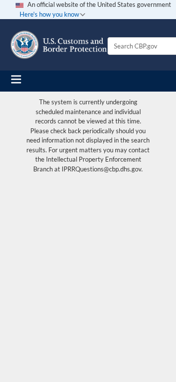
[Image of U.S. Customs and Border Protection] (59, 45)
